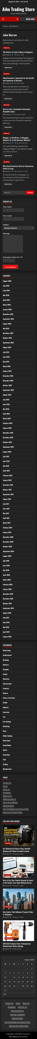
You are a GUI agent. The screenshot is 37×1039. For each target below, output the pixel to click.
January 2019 (7, 636)
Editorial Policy (8, 806)
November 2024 (8, 333)
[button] (3, 19)
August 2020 (7, 556)
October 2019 (7, 603)
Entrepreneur (7, 683)
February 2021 (7, 527)
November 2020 (8, 542)
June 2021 (6, 508)
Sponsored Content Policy (12, 812)
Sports (5, 750)
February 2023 (7, 423)
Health (5, 702)
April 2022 (6, 470)
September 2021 (8, 494)
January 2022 (7, 480)
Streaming (6, 755)
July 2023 (6, 399)
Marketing (6, 726)
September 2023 (8, 390)
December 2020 (8, 537)
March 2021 (6, 523)
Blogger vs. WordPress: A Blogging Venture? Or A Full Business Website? (16, 138)
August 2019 (7, 613)
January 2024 (7, 371)
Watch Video (30, 19)
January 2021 (7, 532)
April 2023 (6, 414)
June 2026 (6, 290)
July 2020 (6, 561)
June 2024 (6, 357)
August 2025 (7, 324)
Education (6, 679)
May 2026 (6, 295)
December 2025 (8, 314)
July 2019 (6, 617)
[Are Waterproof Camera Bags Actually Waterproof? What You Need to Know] (18, 835)
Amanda (6, 854)
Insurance (6, 712)
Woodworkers (7, 769)
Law (4, 717)
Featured (6, 688)
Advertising (6, 650)
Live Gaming (7, 721)
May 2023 (6, 409)
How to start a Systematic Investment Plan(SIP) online (16, 110)
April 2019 (6, 632)
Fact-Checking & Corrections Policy (16, 809)
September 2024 (8, 342)
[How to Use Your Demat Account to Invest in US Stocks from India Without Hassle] (18, 867)
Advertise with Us (9, 799)
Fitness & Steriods (9, 698)
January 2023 (7, 428)
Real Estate (6, 740)
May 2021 (6, 513)
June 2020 (6, 565)
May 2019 (6, 627)
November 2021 (8, 485)
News (4, 731)
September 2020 (8, 551)
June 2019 (6, 622)
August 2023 (7, 395)
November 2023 (8, 380)
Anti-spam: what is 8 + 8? (12, 257)
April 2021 (6, 518)
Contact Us (7, 783)
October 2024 (7, 338)
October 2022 (7, 442)
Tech (4, 759)
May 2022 (6, 466)
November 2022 (8, 437)
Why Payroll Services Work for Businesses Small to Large (18, 167)
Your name (7, 207)
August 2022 (7, 452)
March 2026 (7, 305)
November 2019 (8, 598)
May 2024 (6, 361)
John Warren (8, 55)
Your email (7, 216)
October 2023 (7, 385)
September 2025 (8, 319)
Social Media (7, 745)
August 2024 (7, 347)
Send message (10, 267)
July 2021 (6, 504)
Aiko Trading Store (18, 9)
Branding (6, 660)
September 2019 (8, 608)
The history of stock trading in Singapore (18, 52)
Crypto (5, 674)
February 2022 (7, 475)
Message (6, 233)
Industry (5, 707)
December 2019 (8, 594)
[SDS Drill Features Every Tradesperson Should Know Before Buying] (18, 930)
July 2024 (6, 352)
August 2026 (7, 281)
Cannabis (6, 669)
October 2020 (7, 546)
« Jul (4, 994)
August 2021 (7, 499)
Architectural (7, 655)
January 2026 (7, 309)
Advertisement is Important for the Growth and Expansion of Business (18, 79)
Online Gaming (7, 736)
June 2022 (6, 461)
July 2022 (6, 456)
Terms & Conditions (10, 802)
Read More (9, 68)
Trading (5, 764)
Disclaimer (7, 793)
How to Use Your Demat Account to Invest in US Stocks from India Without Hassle (18, 881)
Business (6, 48)
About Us (6, 789)
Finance (5, 693)
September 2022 (8, 447)
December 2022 (8, 433)
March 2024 (7, 366)
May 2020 (6, 570)
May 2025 (6, 328)
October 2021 (7, 489)
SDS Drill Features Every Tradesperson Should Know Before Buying (17, 944)
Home (5, 786)
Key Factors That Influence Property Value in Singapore (18, 913)
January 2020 (7, 589)
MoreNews (13, 1037)
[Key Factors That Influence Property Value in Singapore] (18, 899)
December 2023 (8, 376)
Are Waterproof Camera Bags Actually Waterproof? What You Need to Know (16, 849)
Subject (6, 225)
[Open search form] (17, 19)
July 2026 (6, 286)
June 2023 (6, 404)
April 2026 (6, 300)
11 (10, 977)
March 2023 (7, 418)
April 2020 (6, 575)
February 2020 (7, 584)
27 (19, 986)
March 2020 (7, 580)
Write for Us (7, 796)
